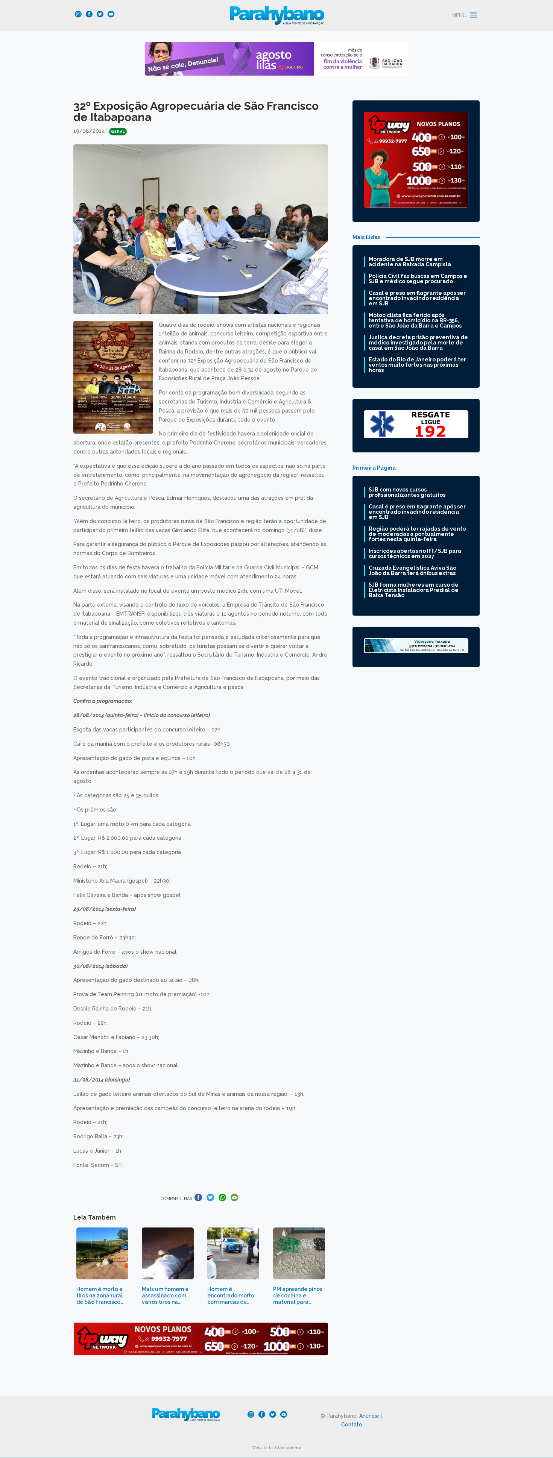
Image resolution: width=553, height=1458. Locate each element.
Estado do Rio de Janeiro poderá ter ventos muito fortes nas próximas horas (417, 365)
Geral (118, 132)
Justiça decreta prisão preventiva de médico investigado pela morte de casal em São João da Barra (418, 342)
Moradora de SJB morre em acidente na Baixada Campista (410, 261)
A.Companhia (287, 1447)
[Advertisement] (416, 731)
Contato (351, 1425)
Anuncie (369, 1416)
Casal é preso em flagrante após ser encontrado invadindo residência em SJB (417, 298)
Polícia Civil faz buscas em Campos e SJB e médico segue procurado (418, 278)
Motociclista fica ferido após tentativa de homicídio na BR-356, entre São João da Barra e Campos (415, 320)
